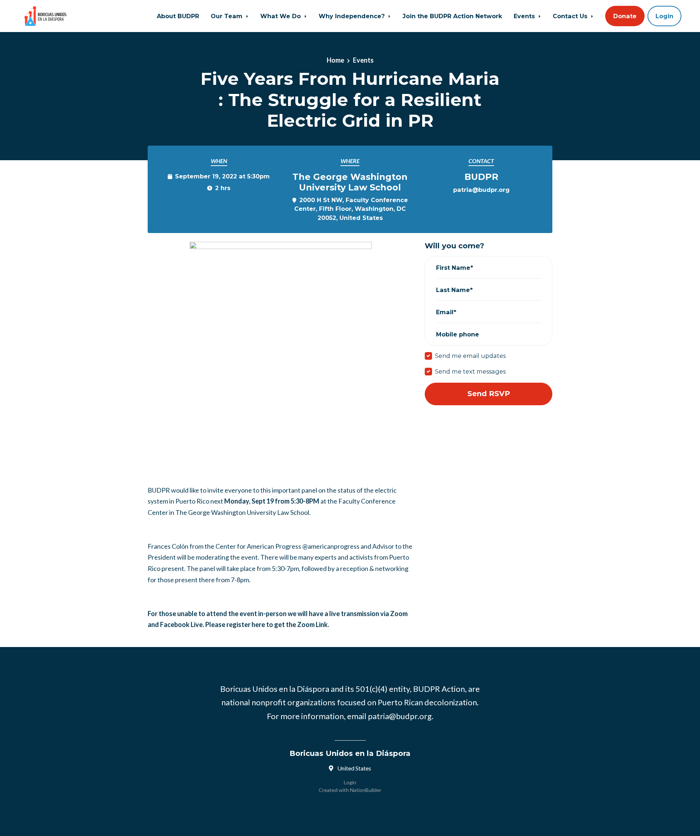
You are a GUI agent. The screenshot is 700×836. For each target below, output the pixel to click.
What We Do (281, 16)
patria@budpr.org (481, 189)
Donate (625, 16)
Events (525, 16)
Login (664, 16)
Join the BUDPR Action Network (452, 16)
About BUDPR (178, 16)
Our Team (227, 16)
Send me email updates (470, 355)
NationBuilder (365, 790)
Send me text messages (470, 371)
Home (335, 60)
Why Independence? (352, 16)
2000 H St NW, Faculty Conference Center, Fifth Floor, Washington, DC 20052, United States (351, 208)
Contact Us (571, 16)
